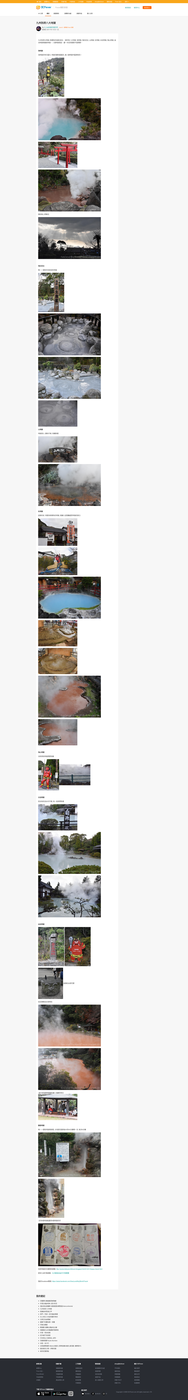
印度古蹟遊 (43, 1325)
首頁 (40, 2)
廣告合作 (137, 1374)
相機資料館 (59, 1368)
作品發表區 (39, 1377)
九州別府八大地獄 (46, 1309)
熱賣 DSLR (118, 1380)
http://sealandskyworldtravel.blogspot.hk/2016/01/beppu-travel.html (79, 1269)
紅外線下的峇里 (45, 1335)
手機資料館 (59, 1374)
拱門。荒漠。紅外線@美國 (49, 1314)
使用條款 (137, 1380)
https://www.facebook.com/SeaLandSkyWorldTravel (70, 1281)
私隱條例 (137, 1383)
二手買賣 (80, 2)
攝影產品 (78, 1371)
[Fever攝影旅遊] (45, 6)
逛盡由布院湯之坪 (46, 1311)
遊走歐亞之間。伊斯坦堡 (48, 1348)
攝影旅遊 (109, 2)
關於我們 (137, 1368)
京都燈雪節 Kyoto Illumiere (48, 1340)
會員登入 (147, 7)
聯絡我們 (137, 1371)
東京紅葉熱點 (44, 1351)
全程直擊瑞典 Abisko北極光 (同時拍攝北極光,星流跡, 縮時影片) (60, 1346)
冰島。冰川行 (44, 1343)
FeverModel (40, 1374)
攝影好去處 (100, 1368)
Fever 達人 (118, 2)
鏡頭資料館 (59, 1371)
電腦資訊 (78, 1377)
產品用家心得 (60, 1380)
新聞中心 (47, 2)
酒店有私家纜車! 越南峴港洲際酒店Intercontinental (56, 1306)
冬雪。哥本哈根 (45, 1333)
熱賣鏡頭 (117, 1377)
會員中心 (137, 7)
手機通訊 (78, 1374)
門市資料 (117, 1368)
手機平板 (64, 2)
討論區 (38, 1380)
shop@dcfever (99, 2)
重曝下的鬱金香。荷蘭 (47, 1322)
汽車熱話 (72, 2)
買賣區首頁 (78, 1368)
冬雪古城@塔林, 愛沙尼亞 (48, 1303)
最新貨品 (117, 1371)
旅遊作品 (98, 1377)
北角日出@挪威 (45, 1319)
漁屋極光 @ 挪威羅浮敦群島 (49, 1330)
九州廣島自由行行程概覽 (60, 1273)
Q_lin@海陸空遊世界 (51, 27)
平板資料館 (59, 1377)
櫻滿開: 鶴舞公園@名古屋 (48, 1327)
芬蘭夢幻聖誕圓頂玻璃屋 (48, 1301)
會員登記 (128, 7)
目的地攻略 (98, 1374)
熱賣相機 (117, 1374)
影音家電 (78, 1380)
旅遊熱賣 (98, 1371)
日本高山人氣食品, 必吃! (48, 1338)
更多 (126, 2)
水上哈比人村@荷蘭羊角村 (49, 1317)
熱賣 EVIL (118, 1383)
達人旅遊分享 (99, 1380)
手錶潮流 (78, 1383)
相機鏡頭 (55, 2)
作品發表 (89, 2)
